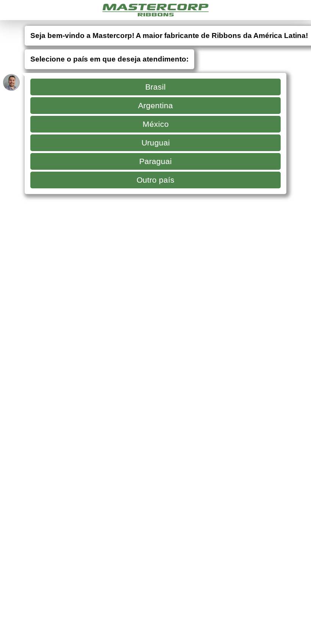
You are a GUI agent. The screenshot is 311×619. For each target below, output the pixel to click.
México (156, 124)
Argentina (155, 105)
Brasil (155, 86)
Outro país (155, 179)
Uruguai (155, 142)
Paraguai (155, 161)
